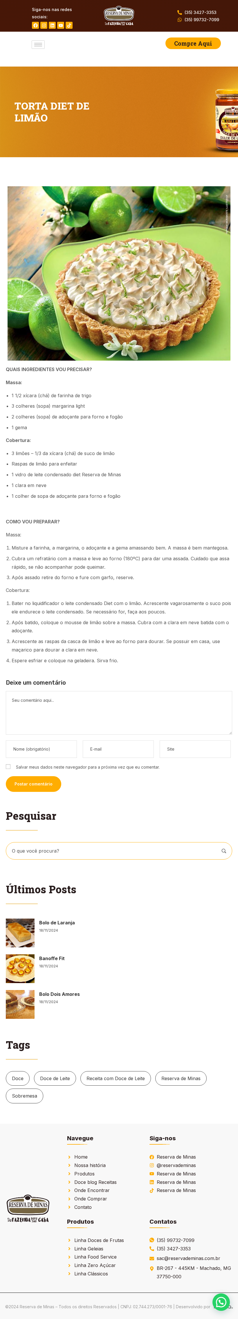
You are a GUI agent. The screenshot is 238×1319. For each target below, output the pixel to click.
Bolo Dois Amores (59, 994)
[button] (221, 1302)
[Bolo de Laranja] (20, 933)
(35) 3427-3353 (201, 12)
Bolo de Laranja (57, 923)
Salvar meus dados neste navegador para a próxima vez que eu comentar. (88, 767)
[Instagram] (43, 25)
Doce (18, 1078)
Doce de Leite (55, 1078)
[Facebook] (35, 25)
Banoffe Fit (52, 958)
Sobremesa (24, 1096)
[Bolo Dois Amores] (20, 1004)
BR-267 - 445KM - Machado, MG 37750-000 (194, 1272)
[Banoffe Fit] (20, 968)
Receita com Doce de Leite (115, 1078)
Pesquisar (223, 851)
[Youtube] (60, 25)
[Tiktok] (69, 25)
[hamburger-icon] (38, 44)
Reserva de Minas (181, 1078)
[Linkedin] (52, 25)
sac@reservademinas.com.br (188, 1258)
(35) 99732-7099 (202, 19)
